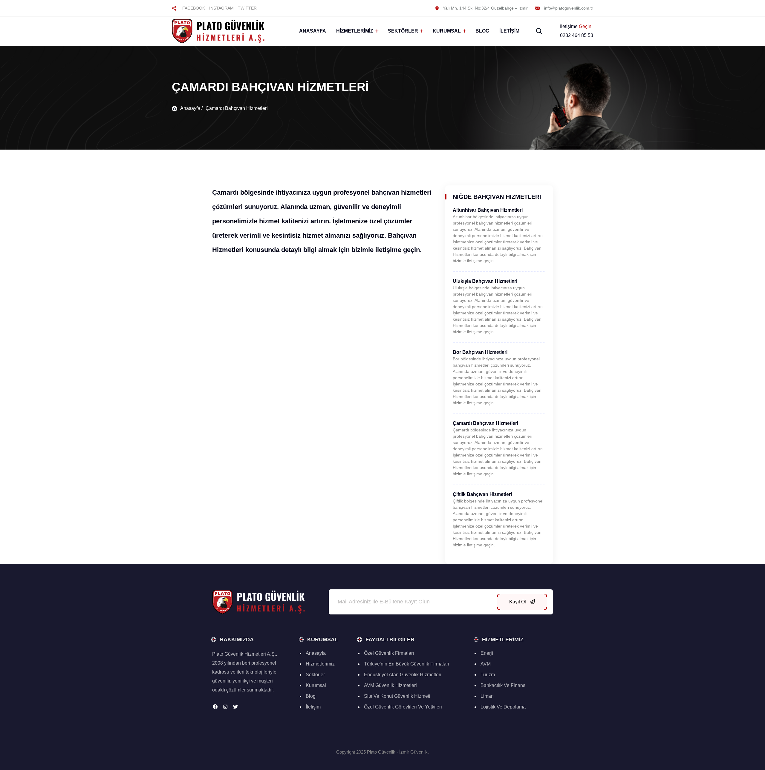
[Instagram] (225, 706)
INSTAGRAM (221, 8)
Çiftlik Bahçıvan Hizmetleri (482, 494)
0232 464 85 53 (576, 35)
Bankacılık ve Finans (503, 685)
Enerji (487, 653)
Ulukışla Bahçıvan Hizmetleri (485, 281)
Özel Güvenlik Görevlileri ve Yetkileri (403, 706)
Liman (487, 696)
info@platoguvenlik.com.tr (568, 8)
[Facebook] (215, 706)
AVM (486, 663)
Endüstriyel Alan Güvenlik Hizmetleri (402, 674)
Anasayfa (312, 30)
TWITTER (247, 8)
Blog (482, 30)
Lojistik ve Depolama (503, 706)
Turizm (488, 674)
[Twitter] (235, 706)
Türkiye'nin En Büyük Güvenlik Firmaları (406, 663)
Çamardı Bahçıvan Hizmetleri (237, 108)
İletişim (509, 30)
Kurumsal (447, 30)
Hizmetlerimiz (354, 30)
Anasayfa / (191, 108)
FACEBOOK (193, 8)
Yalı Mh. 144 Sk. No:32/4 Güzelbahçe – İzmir (485, 8)
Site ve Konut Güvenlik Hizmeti (397, 696)
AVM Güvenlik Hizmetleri (390, 685)
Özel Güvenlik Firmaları (389, 653)
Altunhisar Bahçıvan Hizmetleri (488, 210)
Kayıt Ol (518, 601)
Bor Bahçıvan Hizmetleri (480, 352)
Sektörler (403, 30)
